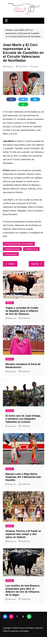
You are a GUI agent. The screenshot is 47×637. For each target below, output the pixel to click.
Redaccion (9, 67)
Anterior (11, 264)
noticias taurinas (13, 249)
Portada (8, 30)
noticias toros (32, 249)
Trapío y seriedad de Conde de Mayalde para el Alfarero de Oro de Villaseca (22, 310)
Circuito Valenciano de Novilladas (19, 244)
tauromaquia (11, 254)
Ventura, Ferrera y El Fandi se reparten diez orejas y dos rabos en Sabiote (23, 534)
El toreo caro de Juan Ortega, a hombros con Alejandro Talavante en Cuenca (23, 418)
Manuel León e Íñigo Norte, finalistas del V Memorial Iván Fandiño (23, 477)
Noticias (35, 67)
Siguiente (35, 264)
